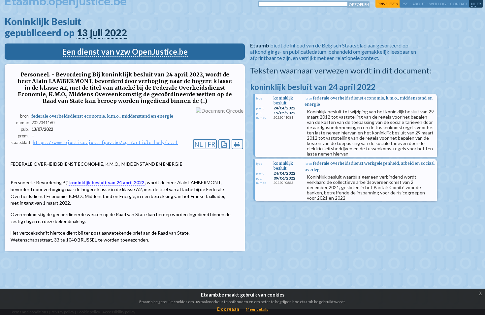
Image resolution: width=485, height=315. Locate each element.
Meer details (257, 309)
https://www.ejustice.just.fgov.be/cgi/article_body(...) (105, 142)
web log (437, 4)
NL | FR (204, 144)
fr (479, 4)
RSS (405, 4)
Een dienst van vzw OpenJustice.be (125, 51)
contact (459, 4)
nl (473, 4)
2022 (116, 32)
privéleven (387, 4)
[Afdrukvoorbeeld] (237, 144)
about (418, 4)
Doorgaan (228, 309)
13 (82, 32)
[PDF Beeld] (224, 144)
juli (96, 32)
